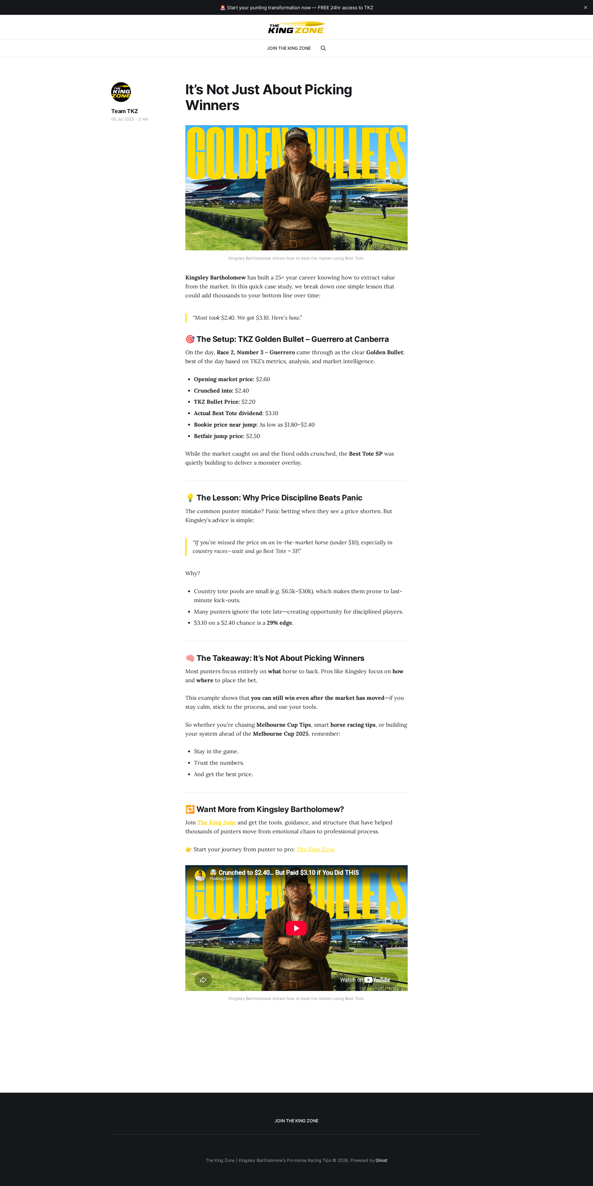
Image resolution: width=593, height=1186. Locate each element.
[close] (586, 7)
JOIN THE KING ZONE (289, 48)
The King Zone (315, 849)
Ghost (381, 1160)
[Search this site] (323, 48)
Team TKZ (124, 111)
